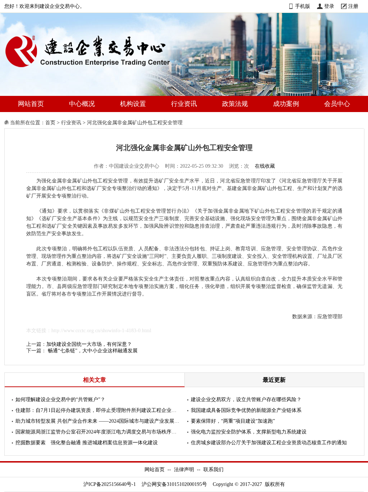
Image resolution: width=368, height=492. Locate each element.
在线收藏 (265, 166)
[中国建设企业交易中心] (99, 68)
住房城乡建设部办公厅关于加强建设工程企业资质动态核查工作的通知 (269, 442)
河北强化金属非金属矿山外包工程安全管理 (135, 122)
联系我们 (213, 469)
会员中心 (337, 103)
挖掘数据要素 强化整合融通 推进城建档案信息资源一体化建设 (86, 442)
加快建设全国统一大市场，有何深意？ (89, 344)
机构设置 (133, 103)
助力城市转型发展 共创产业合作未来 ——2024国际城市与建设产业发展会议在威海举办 (97, 421)
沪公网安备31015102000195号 (174, 484)
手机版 (302, 6)
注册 (353, 6)
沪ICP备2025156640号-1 (109, 484)
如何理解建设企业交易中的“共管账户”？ (60, 399)
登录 (329, 6)
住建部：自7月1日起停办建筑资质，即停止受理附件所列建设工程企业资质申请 (97, 410)
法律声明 (184, 469)
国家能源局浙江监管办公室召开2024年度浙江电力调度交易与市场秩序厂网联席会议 (97, 432)
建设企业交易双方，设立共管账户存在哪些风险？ (246, 399)
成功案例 (286, 103)
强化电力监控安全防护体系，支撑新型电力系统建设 (249, 432)
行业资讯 (184, 103)
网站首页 (31, 103)
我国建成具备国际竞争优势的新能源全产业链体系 (246, 410)
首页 (50, 122)
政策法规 (235, 103)
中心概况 (82, 103)
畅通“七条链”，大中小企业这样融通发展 (93, 350)
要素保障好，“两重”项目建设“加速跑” (233, 421)
